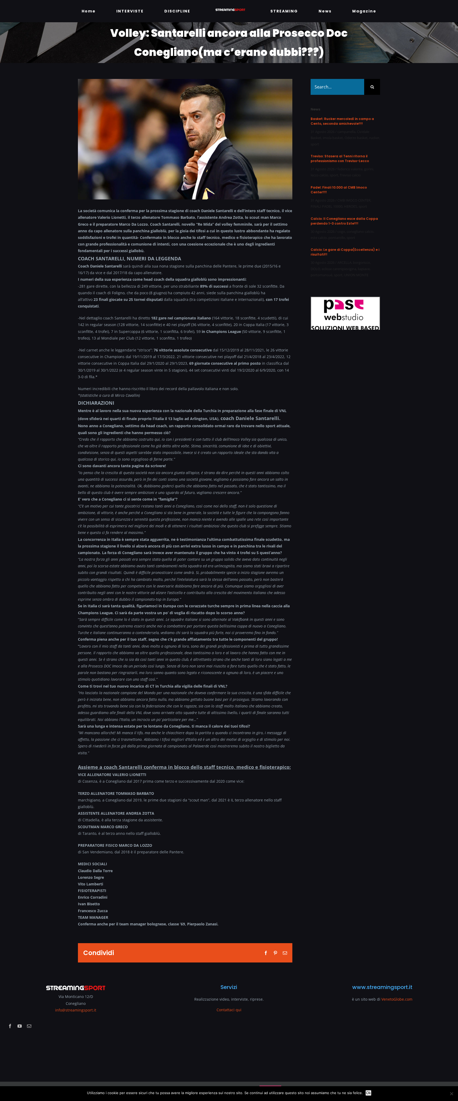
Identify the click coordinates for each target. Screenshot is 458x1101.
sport (315, 144)
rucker (374, 137)
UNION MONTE (356, 275)
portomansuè (321, 275)
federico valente (350, 169)
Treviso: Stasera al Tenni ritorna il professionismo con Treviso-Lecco (340, 158)
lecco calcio (319, 175)
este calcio (319, 237)
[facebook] (10, 1026)
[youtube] (19, 1026)
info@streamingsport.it (75, 1010)
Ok (368, 1093)
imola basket (333, 137)
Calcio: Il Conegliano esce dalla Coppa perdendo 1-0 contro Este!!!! (344, 221)
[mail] (29, 1026)
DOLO (315, 268)
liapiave (364, 268)
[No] (451, 1093)
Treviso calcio (350, 175)
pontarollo (336, 237)
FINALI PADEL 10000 (326, 206)
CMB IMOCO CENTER (354, 200)
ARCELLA (344, 262)
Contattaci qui (229, 1009)
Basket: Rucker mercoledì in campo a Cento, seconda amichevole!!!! (342, 121)
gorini (368, 169)
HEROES (350, 206)
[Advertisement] (343, 434)
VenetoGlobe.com (396, 999)
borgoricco (361, 262)
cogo (341, 231)
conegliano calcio (360, 231)
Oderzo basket (356, 137)
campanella (346, 131)
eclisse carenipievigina (339, 268)
